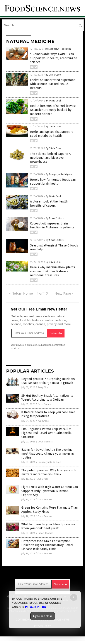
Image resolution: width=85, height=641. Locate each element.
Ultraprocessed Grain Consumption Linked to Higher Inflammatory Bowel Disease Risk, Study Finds (47, 545)
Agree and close (43, 616)
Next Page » (63, 293)
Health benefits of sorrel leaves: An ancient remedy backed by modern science (53, 110)
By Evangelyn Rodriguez (58, 48)
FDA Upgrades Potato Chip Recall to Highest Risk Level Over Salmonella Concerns (46, 433)
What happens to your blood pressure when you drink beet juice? (48, 526)
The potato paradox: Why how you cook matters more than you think (48, 472)
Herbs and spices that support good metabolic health (51, 134)
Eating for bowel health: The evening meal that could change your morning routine (47, 453)
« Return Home (21, 293)
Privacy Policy (35, 607)
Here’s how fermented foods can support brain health (53, 182)
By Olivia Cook (53, 74)
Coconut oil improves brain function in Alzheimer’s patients (52, 225)
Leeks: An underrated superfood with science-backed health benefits (52, 84)
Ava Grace (43, 421)
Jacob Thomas (45, 533)
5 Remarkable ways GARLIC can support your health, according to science (53, 58)
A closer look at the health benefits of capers (49, 203)
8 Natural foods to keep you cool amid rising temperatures (48, 414)
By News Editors (54, 218)
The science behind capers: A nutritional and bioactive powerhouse (50, 158)
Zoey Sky (43, 387)
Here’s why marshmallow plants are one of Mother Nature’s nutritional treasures (52, 271)
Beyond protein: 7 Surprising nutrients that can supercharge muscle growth (48, 381)
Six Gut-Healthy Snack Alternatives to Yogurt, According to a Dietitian (47, 397)
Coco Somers (45, 404)
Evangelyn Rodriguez (49, 462)
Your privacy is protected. (24, 345)
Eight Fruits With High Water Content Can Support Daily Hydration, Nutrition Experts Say (49, 491)
